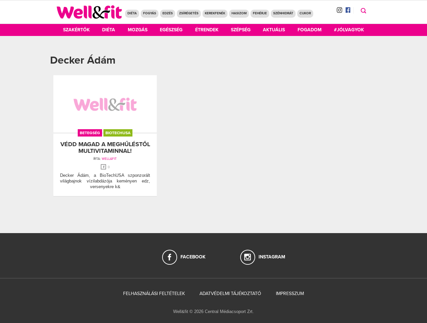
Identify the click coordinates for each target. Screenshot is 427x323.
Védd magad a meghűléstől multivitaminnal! (105, 148)
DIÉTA (132, 13)
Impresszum (290, 293)
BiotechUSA (117, 133)
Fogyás (149, 13)
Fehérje (260, 13)
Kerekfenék (215, 13)
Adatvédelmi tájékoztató (230, 293)
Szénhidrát (283, 13)
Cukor (305, 13)
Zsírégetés (188, 13)
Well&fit (109, 159)
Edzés (167, 13)
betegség (90, 133)
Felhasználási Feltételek (154, 293)
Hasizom (239, 13)
